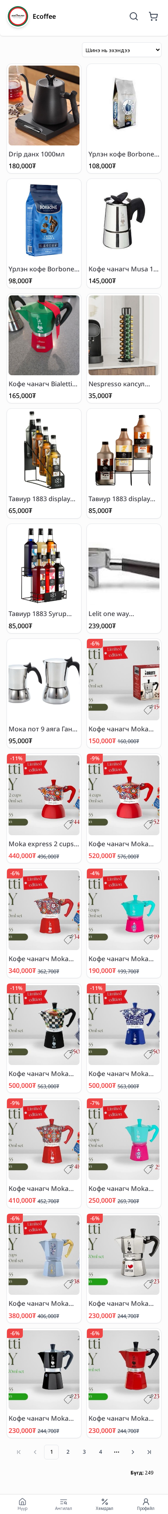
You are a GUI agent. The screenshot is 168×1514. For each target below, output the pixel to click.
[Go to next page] (133, 1452)
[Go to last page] (149, 1452)
